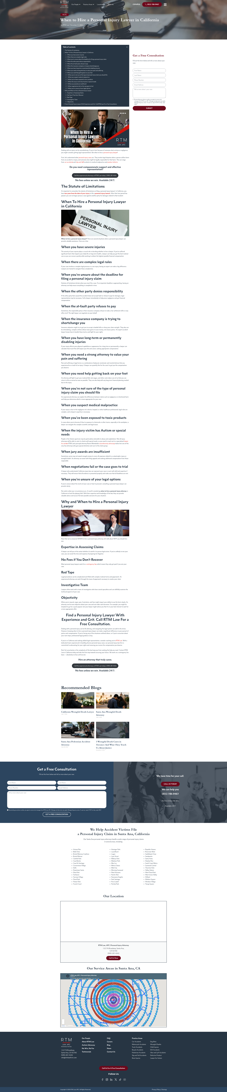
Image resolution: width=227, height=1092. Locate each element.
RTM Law (119, 640)
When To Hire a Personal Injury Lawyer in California (79, 52)
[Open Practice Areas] (93, 4)
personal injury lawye (110, 152)
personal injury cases (85, 157)
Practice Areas (137, 1038)
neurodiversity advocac (106, 443)
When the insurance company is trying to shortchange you (83, 66)
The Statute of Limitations (72, 50)
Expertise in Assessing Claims (75, 93)
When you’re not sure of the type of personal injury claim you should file (87, 75)
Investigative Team (72, 99)
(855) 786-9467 (170, 793)
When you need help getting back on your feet (79, 73)
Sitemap (164, 1089)
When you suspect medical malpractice (79, 77)
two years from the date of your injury (77, 193)
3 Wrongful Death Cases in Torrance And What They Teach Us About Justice (111, 744)
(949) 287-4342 (67, 1055)
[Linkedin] (111, 1079)
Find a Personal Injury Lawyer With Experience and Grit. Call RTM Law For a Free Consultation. (91, 104)
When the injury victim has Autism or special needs (82, 81)
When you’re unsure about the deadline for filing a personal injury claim (86, 59)
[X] (116, 1079)
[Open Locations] (104, 4)
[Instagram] (107, 1079)
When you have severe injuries (75, 55)
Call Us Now (113, 958)
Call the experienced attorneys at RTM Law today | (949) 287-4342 (95, 175)
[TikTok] (120, 1079)
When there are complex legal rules (77, 57)
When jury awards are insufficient (77, 84)
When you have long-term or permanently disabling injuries (83, 68)
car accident (68, 162)
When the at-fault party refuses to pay (77, 64)
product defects (113, 162)
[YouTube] (124, 1079)
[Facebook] (102, 1079)
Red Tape (69, 97)
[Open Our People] (79, 4)
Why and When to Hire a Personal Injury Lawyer (78, 90)
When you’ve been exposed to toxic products (80, 79)
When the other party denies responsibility (79, 61)
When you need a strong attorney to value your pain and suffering (85, 70)
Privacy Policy (156, 1089)
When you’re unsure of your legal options (79, 88)
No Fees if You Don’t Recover (75, 95)
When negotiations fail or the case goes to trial (80, 86)
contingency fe (91, 564)
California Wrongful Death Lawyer (77, 711)
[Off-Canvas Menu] (165, 4)
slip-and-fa (79, 162)
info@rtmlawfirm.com (69, 1058)
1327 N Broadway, (68, 1050)
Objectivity (70, 102)
